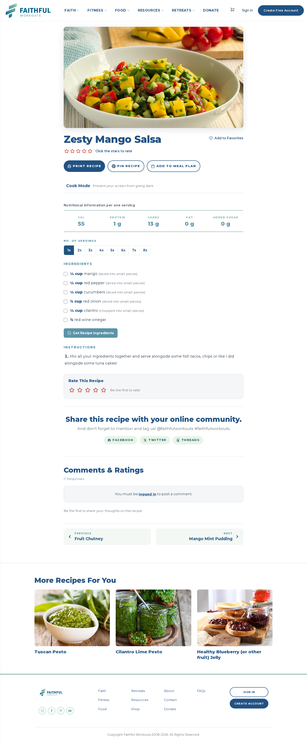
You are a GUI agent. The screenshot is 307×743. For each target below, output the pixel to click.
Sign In (249, 692)
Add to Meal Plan (176, 166)
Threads (190, 440)
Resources (139, 700)
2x (79, 250)
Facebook (123, 440)
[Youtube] (70, 711)
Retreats (138, 691)
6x (123, 250)
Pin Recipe (128, 166)
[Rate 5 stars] (90, 151)
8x (145, 250)
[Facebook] (51, 711)
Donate (170, 709)
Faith (102, 691)
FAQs (201, 691)
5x (112, 250)
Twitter (157, 440)
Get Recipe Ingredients (93, 333)
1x (69, 250)
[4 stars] (95, 390)
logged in (147, 494)
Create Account (249, 703)
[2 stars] (79, 390)
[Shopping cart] (232, 9)
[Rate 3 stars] (78, 151)
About (169, 691)
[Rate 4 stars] (84, 151)
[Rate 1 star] (67, 151)
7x (134, 250)
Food (102, 709)
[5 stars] (103, 390)
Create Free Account (281, 10)
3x (90, 250)
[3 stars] (87, 390)
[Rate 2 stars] (72, 151)
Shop (135, 709)
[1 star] (72, 390)
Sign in (247, 10)
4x (101, 250)
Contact (170, 700)
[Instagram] (42, 711)
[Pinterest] (61, 711)
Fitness (103, 700)
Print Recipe (87, 166)
